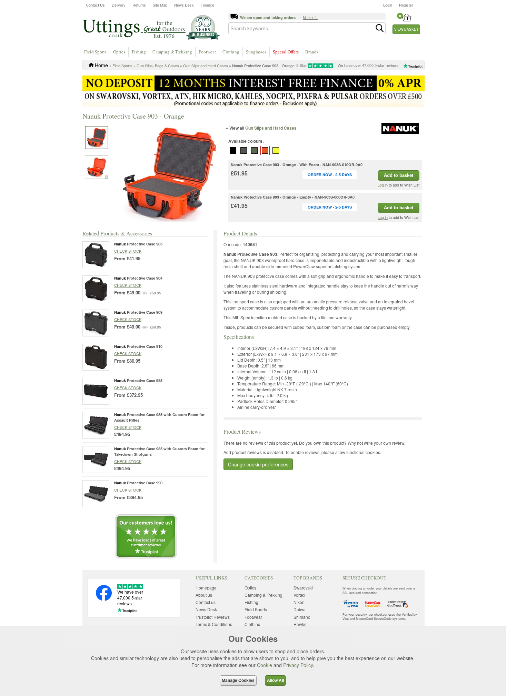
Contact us (206, 602)
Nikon (299, 602)
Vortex (299, 595)
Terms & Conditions (214, 624)
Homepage (206, 588)
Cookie (264, 665)
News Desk (184, 5)
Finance (207, 5)
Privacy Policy (298, 665)
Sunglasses (256, 52)
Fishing (139, 52)
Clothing (230, 52)
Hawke (300, 624)
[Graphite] (244, 150)
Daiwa (300, 609)
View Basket (406, 29)
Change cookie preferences (258, 464)
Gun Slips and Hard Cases (205, 65)
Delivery (119, 5)
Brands (311, 52)
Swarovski (303, 588)
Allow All (275, 680)
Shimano (302, 617)
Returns (139, 5)
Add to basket (398, 175)
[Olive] (254, 150)
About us (204, 595)
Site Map (160, 5)
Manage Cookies (238, 680)
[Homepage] (151, 26)
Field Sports (95, 52)
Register (406, 5)
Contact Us (95, 5)
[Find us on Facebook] (104, 599)
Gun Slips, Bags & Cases (158, 65)
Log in (383, 185)
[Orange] (265, 150)
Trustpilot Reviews (213, 617)
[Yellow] (276, 150)
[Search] (380, 28)
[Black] (233, 150)
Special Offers (286, 52)
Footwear (207, 52)
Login (387, 5)
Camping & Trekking (172, 52)
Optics (119, 52)
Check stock (127, 251)
